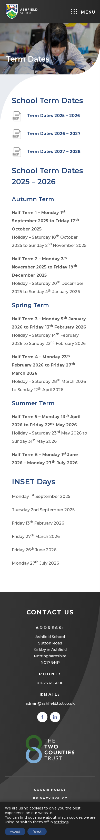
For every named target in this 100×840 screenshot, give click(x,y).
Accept (15, 831)
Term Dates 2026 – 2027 (54, 136)
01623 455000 (50, 683)
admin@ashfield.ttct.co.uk (50, 703)
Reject (37, 831)
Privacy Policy (58, 798)
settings (61, 822)
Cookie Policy (50, 789)
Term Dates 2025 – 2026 (53, 118)
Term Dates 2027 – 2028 (54, 154)
